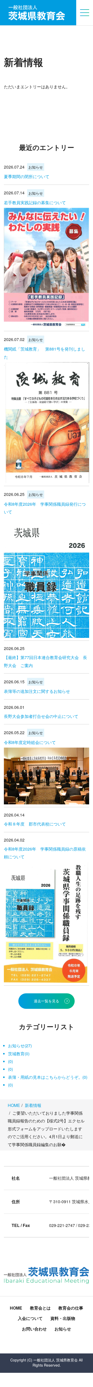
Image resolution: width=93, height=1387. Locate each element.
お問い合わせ (34, 1329)
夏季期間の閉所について (26, 176)
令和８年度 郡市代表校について (35, 824)
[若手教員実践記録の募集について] (46, 268)
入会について (30, 1318)
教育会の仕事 (70, 1308)
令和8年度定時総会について (30, 742)
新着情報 (33, 1105)
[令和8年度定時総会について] (46, 776)
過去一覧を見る (46, 1000)
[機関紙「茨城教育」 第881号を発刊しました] (46, 422)
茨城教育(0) (18, 1054)
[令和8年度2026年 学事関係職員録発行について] (46, 577)
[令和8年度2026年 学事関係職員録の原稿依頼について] (46, 922)
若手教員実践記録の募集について (35, 202)
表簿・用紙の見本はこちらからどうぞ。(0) (47, 1077)
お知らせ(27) (20, 1046)
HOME (14, 1105)
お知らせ (35, 167)
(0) (10, 1061)
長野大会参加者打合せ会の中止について (41, 716)
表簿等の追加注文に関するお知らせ (37, 691)
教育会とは (40, 1308)
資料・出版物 (62, 1318)
